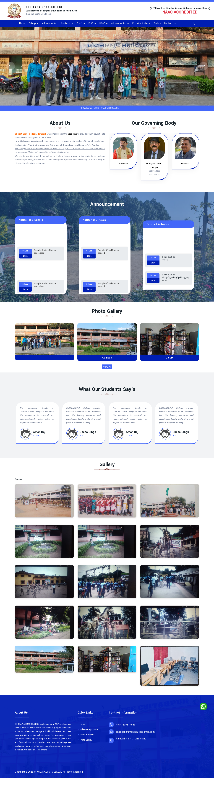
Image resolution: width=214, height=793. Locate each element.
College (32, 23)
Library (107, 357)
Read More (42, 750)
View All (107, 367)
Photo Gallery (85, 740)
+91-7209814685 (125, 724)
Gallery (157, 23)
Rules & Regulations (88, 729)
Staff (79, 23)
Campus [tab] (20, 479)
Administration (49, 23)
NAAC (102, 23)
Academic (66, 23)
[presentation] (10, 66)
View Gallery (45, 341)
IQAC (91, 23)
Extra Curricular (140, 23)
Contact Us (170, 23)
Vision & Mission (87, 734)
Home (22, 23)
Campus (44, 357)
